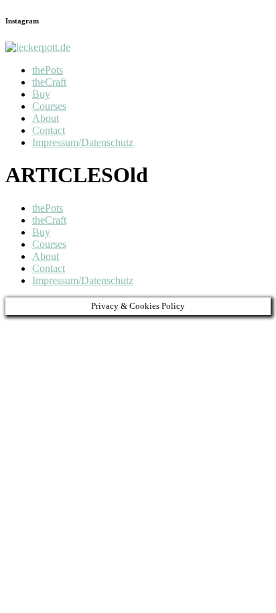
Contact (48, 130)
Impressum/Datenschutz (82, 142)
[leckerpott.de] (37, 47)
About (45, 118)
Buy (41, 94)
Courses (49, 106)
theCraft (49, 82)
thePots (47, 70)
